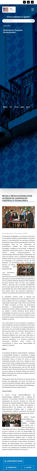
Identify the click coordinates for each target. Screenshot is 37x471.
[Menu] (33, 9)
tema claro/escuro (24, 2)
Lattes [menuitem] (28, 467)
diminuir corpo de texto (32, 2)
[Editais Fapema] (22, 107)
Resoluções (18, 30)
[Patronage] (5, 107)
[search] (33, 21)
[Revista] (16, 107)
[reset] (31, 21)
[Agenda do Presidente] (28, 107)
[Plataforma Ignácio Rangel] (11, 107)
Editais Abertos (8, 30)
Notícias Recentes (9, 32)
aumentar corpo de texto (28, 2)
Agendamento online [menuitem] (14, 461)
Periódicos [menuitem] (12, 467)
